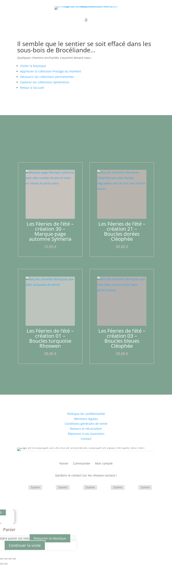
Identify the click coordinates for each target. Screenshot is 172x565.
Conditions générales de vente (86, 424)
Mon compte (104, 463)
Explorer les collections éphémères (44, 82)
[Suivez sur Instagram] (50, 487)
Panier (63, 463)
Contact (86, 439)
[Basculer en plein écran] (6, 558)
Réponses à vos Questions (86, 434)
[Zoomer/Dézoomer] (1, 558)
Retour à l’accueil (32, 88)
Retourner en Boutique (50, 538)
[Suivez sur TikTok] (78, 487)
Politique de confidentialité (86, 414)
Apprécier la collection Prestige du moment (50, 71)
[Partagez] (10, 558)
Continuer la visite (25, 545)
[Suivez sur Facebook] (23, 487)
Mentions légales (86, 419)
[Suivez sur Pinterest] (105, 487)
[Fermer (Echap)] (14, 558)
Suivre (35, 487)
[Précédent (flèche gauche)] (1, 563)
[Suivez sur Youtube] (133, 487)
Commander (81, 463)
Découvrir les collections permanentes (47, 77)
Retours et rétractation (86, 429)
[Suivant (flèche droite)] (6, 563)
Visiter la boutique (33, 66)
